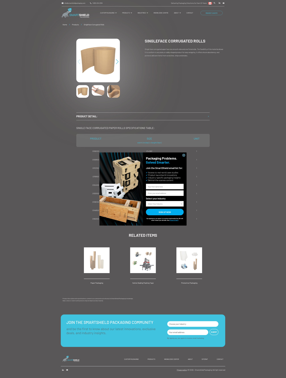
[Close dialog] (184, 155)
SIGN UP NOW (165, 212)
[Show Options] (181, 203)
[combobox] (164, 203)
